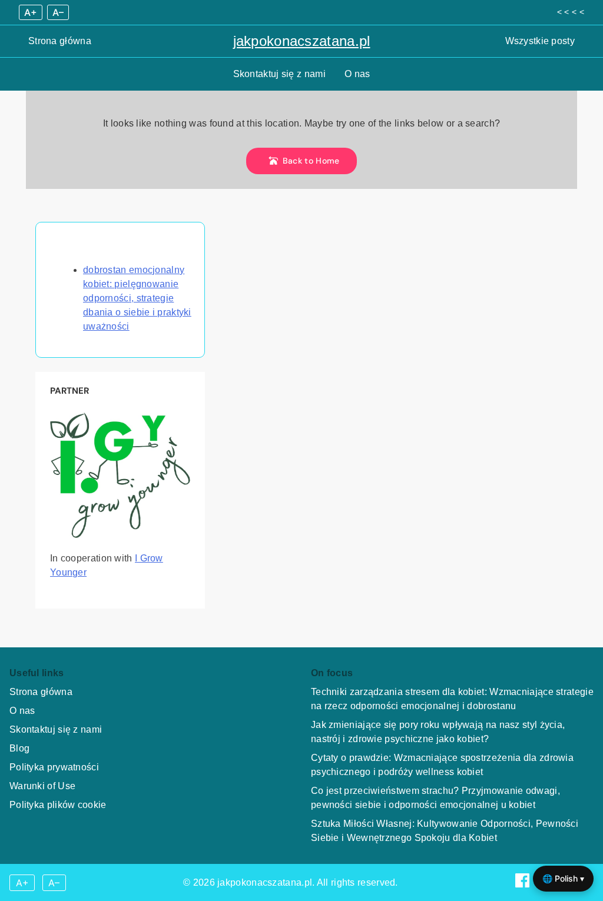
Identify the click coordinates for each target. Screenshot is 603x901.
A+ (30, 12)
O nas (357, 74)
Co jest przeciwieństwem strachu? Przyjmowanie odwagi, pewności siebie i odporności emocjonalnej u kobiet (435, 798)
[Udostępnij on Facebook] (523, 884)
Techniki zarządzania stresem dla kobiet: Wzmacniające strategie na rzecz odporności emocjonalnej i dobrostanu (452, 699)
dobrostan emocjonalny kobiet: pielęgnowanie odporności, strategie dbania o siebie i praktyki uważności (137, 298)
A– (58, 12)
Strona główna (59, 41)
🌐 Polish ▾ (563, 878)
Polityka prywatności (54, 767)
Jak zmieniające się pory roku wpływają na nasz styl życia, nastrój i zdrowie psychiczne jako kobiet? (438, 732)
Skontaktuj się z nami (279, 74)
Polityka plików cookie (58, 805)
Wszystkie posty (540, 41)
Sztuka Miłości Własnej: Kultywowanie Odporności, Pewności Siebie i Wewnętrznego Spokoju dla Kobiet (444, 831)
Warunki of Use (42, 786)
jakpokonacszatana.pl (301, 41)
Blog (19, 748)
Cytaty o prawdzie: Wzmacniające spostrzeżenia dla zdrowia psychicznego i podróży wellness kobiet (442, 765)
